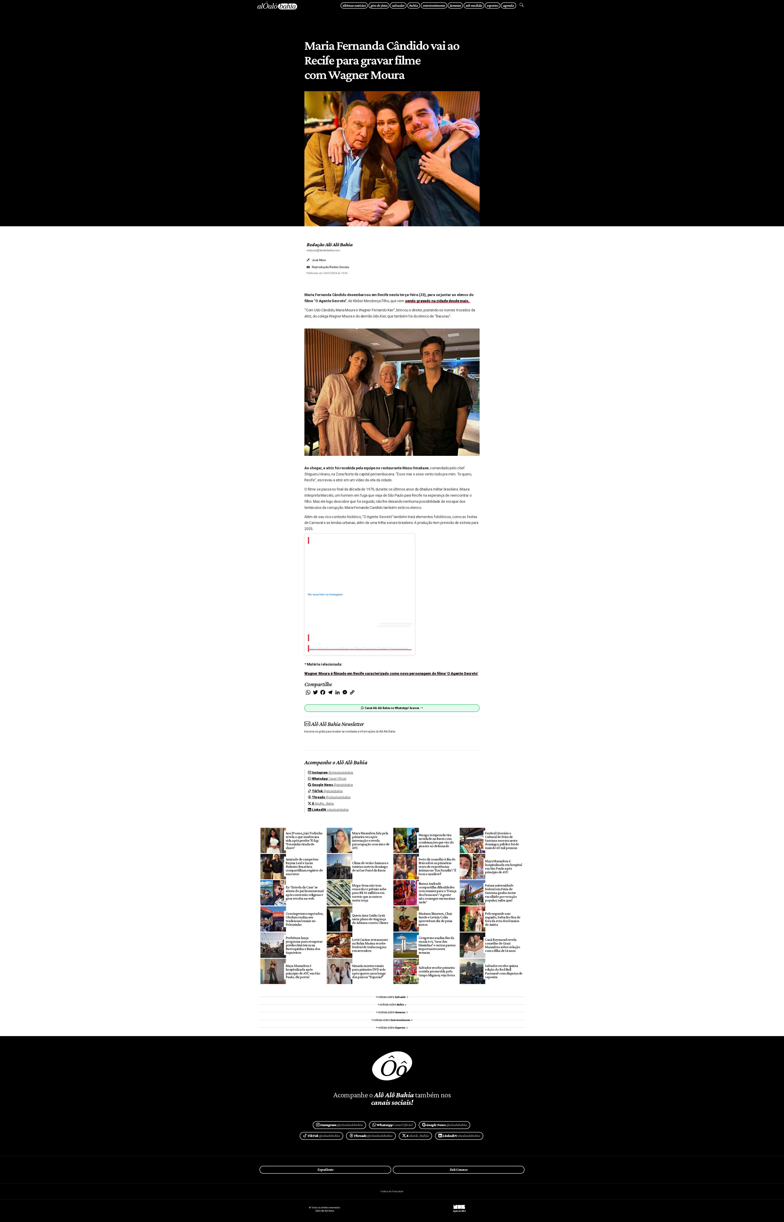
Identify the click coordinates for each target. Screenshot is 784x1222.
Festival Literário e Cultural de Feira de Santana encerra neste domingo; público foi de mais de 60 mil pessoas (502, 840)
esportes (492, 5)
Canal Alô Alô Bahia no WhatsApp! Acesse (392, 708)
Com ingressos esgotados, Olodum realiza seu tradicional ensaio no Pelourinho (304, 919)
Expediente (325, 1170)
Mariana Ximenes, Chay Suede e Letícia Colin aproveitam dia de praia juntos (435, 919)
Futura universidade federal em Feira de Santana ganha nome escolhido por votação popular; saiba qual (501, 892)
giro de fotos (379, 5)
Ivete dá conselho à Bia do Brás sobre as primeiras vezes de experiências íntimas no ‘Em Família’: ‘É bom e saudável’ (437, 866)
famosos (455, 5)
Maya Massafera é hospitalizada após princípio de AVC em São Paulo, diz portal (303, 971)
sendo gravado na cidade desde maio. (437, 301)
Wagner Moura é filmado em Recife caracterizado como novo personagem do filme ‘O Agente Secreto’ (391, 673)
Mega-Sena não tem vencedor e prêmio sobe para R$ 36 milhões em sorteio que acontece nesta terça (369, 892)
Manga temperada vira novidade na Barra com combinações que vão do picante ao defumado (436, 840)
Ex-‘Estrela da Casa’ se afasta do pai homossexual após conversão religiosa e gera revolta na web (305, 892)
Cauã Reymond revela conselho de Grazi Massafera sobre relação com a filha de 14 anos (502, 945)
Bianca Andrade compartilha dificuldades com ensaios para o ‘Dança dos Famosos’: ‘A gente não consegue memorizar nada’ (438, 892)
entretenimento (434, 5)
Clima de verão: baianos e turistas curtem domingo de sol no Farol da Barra (370, 866)
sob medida (474, 5)
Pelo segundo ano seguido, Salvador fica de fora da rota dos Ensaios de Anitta (502, 919)
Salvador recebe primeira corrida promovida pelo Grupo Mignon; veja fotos (437, 971)
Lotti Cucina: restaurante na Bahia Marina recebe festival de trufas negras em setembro (370, 945)
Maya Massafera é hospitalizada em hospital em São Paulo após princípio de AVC (503, 866)
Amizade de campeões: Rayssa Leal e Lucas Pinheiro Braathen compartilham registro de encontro (304, 866)
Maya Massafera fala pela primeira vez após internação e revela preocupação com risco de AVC (371, 840)
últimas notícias (354, 5)
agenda (508, 5)
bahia (413, 5)
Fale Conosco (459, 1170)
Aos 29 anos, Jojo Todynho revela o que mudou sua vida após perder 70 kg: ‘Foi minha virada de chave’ (304, 840)
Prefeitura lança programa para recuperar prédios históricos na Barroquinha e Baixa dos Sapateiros (304, 945)
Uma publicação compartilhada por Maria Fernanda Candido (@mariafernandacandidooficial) (369, 648)
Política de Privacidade (392, 1191)
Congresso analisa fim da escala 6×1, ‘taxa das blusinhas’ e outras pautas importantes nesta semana (437, 945)
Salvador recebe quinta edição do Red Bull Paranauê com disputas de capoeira (503, 971)
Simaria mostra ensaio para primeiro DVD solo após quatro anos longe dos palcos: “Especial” (369, 971)
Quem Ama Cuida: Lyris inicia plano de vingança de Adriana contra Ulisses (370, 919)
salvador (398, 5)
